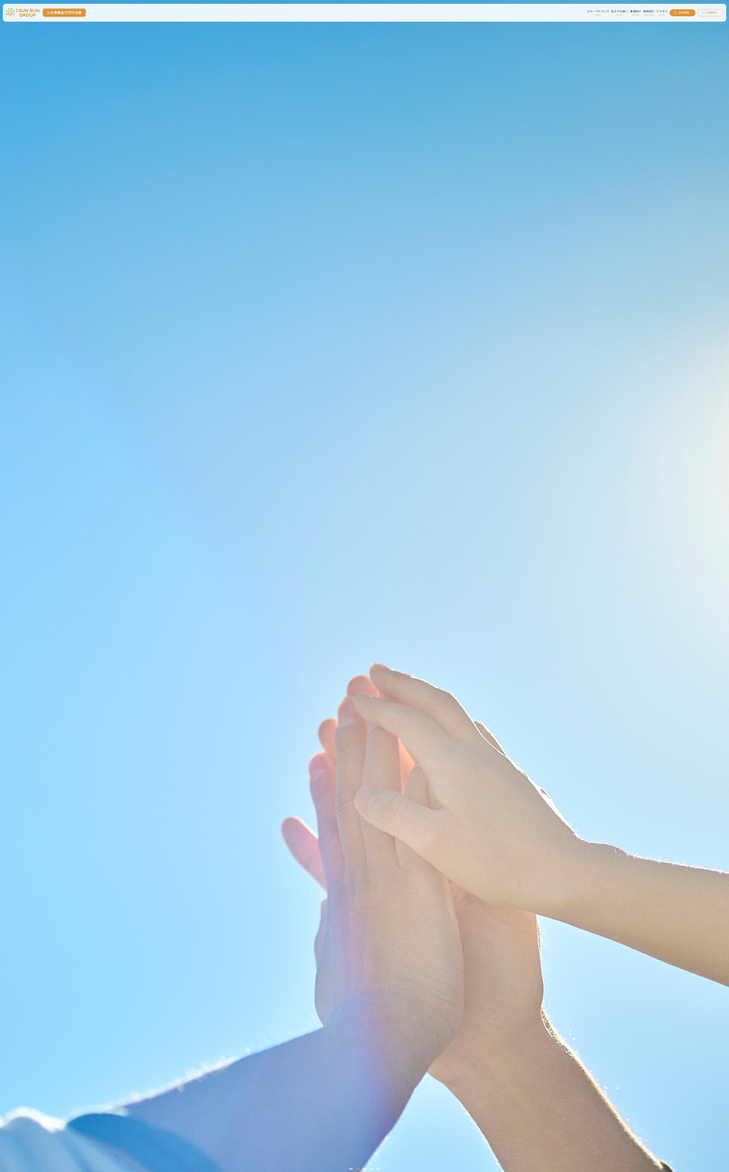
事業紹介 (635, 13)
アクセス (661, 13)
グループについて (598, 13)
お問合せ (712, 12)
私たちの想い (619, 13)
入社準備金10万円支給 (64, 12)
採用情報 (684, 12)
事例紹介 (648, 13)
